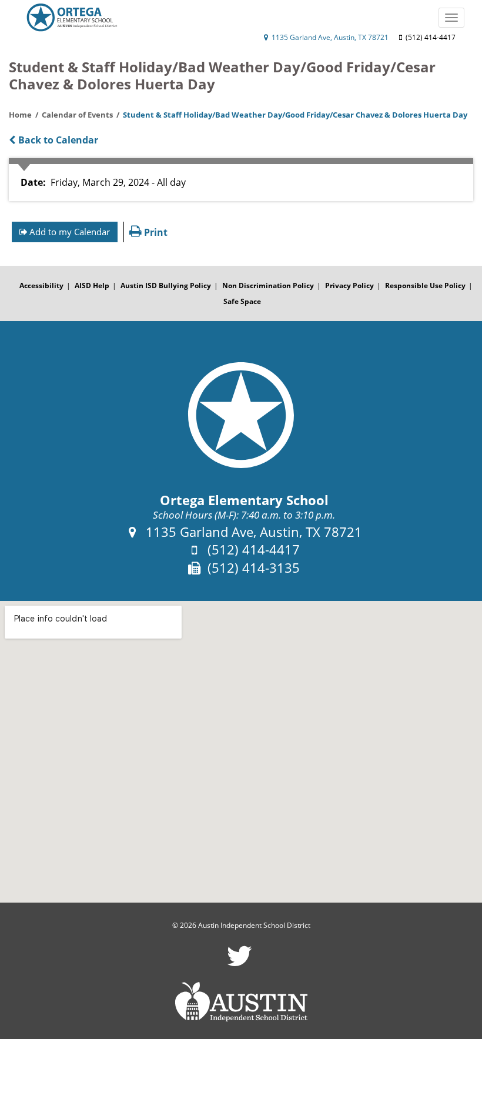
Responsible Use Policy (425, 285)
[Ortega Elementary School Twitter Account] (239, 963)
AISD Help (92, 285)
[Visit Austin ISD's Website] (241, 1002)
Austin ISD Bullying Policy (165, 285)
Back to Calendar (57, 139)
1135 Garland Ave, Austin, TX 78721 (329, 37)
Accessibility (41, 285)
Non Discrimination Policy (268, 285)
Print (155, 232)
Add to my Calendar (68, 232)
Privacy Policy (349, 285)
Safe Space (242, 301)
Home (20, 114)
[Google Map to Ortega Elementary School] (241, 752)
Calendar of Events (77, 114)
